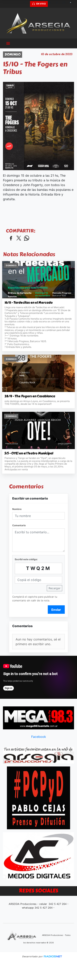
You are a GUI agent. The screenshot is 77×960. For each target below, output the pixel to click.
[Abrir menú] (8, 43)
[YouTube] (72, 4)
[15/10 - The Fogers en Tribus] (38, 126)
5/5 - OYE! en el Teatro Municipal (29, 453)
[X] (51, 4)
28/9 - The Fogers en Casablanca (30, 396)
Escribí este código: (26, 559)
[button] (26, 4)
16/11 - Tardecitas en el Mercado (29, 303)
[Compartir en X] (19, 238)
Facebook (38, 737)
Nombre (17, 509)
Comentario (19, 525)
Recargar (54, 588)
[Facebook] (58, 4)
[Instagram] (65, 4)
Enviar (56, 610)
